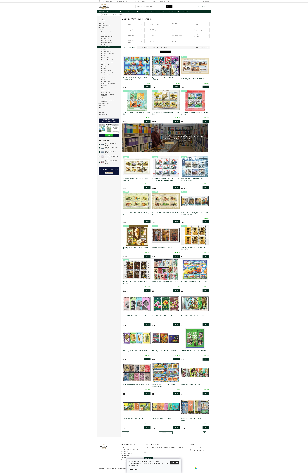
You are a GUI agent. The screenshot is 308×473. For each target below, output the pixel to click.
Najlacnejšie (143, 47)
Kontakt (123, 457)
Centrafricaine (106, 51)
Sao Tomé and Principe (109, 73)
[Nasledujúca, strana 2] (204, 432)
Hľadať (169, 6)
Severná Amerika (106, 32)
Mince (101, 108)
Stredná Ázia (105, 90)
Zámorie (101, 29)
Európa (101, 27)
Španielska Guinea (107, 75)
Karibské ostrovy (107, 36)
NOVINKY (101, 23)
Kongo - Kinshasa (107, 62)
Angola (103, 49)
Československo (104, 25)
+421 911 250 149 (198, 450)
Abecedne (164, 47)
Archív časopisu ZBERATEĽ (149, 1)
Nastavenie (134, 469)
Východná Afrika (106, 42)
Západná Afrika (106, 45)
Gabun (103, 55)
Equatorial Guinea (107, 53)
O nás (136, 1)
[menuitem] (101, 11)
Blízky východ (105, 92)
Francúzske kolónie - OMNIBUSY (108, 100)
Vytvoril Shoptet (204, 468)
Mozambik (104, 66)
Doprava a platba (126, 453)
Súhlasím (174, 463)
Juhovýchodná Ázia (107, 88)
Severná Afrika (106, 40)
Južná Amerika (105, 38)
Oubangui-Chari (106, 70)
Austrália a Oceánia (108, 83)
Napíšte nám (125, 455)
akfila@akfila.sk (198, 448)
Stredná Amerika (106, 34)
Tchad (103, 77)
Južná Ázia (104, 85)
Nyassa (103, 68)
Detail (147, 87)
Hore (126, 433)
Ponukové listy (164, 1)
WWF (102, 98)
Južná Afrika (105, 81)
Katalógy (102, 105)
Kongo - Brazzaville (108, 60)
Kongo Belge (105, 57)
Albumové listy (104, 103)
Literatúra (103, 114)
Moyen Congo (105, 64)
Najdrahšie (154, 47)
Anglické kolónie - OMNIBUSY (107, 95)
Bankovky (102, 110)
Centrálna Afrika (107, 47)
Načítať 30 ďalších (165, 433)
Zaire (103, 79)
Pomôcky (101, 112)
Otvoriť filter (166, 52)
